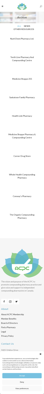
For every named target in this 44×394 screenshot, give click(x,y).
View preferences (22, 388)
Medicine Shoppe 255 (22, 79)
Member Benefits (8, 319)
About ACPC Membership (12, 314)
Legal (3, 332)
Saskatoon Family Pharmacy (22, 97)
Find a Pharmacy (8, 327)
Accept (22, 376)
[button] (40, 354)
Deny (22, 382)
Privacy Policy (7, 336)
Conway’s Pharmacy (22, 196)
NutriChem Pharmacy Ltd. (22, 38)
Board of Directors (9, 323)
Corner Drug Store (22, 156)
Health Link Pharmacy (22, 116)
